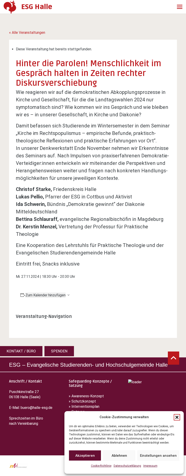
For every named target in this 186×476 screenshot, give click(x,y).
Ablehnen (119, 456)
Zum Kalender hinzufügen (45, 295)
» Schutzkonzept (82, 401)
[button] (177, 417)
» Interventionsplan (84, 406)
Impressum (150, 465)
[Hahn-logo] (10, 7)
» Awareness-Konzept (87, 396)
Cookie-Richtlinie (101, 465)
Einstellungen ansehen (158, 456)
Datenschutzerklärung (127, 465)
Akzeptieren (85, 456)
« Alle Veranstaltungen (27, 32)
